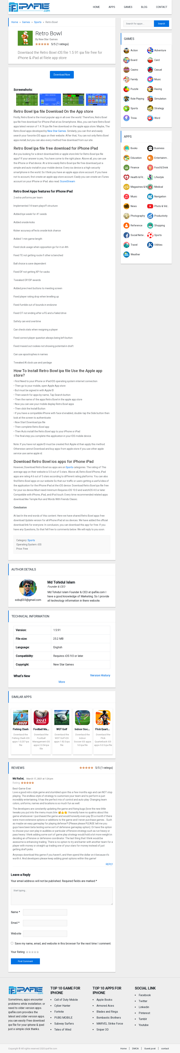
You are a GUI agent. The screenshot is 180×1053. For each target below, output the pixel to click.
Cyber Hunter (62, 1005)
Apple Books (104, 999)
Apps (128, 136)
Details (20, 752)
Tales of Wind (62, 1029)
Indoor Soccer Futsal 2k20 (90, 729)
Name (15, 912)
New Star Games (56, 131)
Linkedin (144, 1007)
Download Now (62, 74)
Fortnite (59, 1011)
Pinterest (144, 1013)
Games (128, 7)
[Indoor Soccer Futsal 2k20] (82, 716)
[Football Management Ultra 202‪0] (41, 716)
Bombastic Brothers (109, 1017)
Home (96, 7)
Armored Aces (105, 1005)
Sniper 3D (103, 1029)
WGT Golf (61, 729)
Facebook (145, 995)
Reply (109, 864)
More (62, 682)
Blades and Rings (107, 1011)
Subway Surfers (64, 1023)
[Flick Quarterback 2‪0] (103, 716)
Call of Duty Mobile (66, 999)
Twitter (143, 1001)
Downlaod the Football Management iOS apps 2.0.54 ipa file (41, 741)
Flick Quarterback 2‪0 (107, 729)
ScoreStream (67, 181)
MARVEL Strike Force (110, 1023)
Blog (144, 7)
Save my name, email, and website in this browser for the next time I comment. (63, 943)
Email (15, 922)
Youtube (144, 1025)
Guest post (150, 1048)
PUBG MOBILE (63, 1017)
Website (16, 933)
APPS (112, 7)
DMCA (135, 1048)
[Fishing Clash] (20, 716)
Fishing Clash (20, 729)
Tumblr (143, 1019)
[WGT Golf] (61, 716)
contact (161, 7)
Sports (37, 22)
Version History (100, 675)
